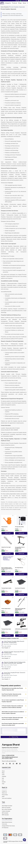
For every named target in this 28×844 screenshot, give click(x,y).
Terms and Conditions (6, 798)
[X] (6, 763)
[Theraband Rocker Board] (8, 622)
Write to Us (4, 792)
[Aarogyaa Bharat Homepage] (2, 4)
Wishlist (3, 781)
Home (2, 7)
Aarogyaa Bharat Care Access (8, 825)
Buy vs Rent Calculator (7, 809)
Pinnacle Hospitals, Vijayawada (17, 7)
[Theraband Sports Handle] (8, 581)
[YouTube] (16, 763)
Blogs (3, 772)
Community (4, 824)
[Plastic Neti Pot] (8, 519)
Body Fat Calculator (6, 807)
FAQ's (3, 796)
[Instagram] (13, 763)
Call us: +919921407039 (8, 755)
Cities (3, 774)
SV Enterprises (5, 827)
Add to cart (7, 533)
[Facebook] (10, 763)
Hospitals (6, 7)
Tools (3, 783)
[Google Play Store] (20, 763)
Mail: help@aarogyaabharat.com (10, 757)
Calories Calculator (6, 811)
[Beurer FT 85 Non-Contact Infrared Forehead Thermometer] (8, 560)
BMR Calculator (5, 814)
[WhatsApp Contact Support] (20, 0)
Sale (3, 778)
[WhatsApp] (3, 763)
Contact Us (4, 791)
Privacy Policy (5, 794)
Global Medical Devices (7, 822)
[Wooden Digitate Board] (8, 601)
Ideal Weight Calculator (7, 805)
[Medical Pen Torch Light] (8, 540)
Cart (3, 780)
